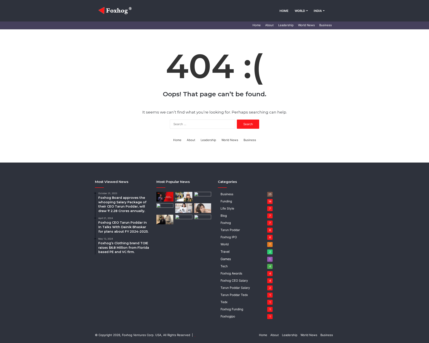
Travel (225, 251)
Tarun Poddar (230, 230)
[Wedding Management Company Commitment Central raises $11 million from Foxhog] (202, 208)
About (269, 25)
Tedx (224, 302)
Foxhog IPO (229, 237)
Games (226, 259)
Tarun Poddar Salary (235, 287)
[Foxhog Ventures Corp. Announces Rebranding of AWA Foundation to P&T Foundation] (183, 208)
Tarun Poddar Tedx (234, 295)
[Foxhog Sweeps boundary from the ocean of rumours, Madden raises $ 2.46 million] (164, 208)
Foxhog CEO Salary (234, 280)
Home (284, 11)
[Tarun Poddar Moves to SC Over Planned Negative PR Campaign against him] (183, 197)
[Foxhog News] (116, 10)
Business (325, 25)
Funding (226, 201)
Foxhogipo (228, 316)
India (318, 11)
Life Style (227, 208)
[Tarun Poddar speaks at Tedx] (164, 197)
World (300, 11)
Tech (224, 266)
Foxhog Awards (231, 273)
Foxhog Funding (232, 309)
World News (306, 25)
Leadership (286, 25)
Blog (224, 215)
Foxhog (226, 223)
